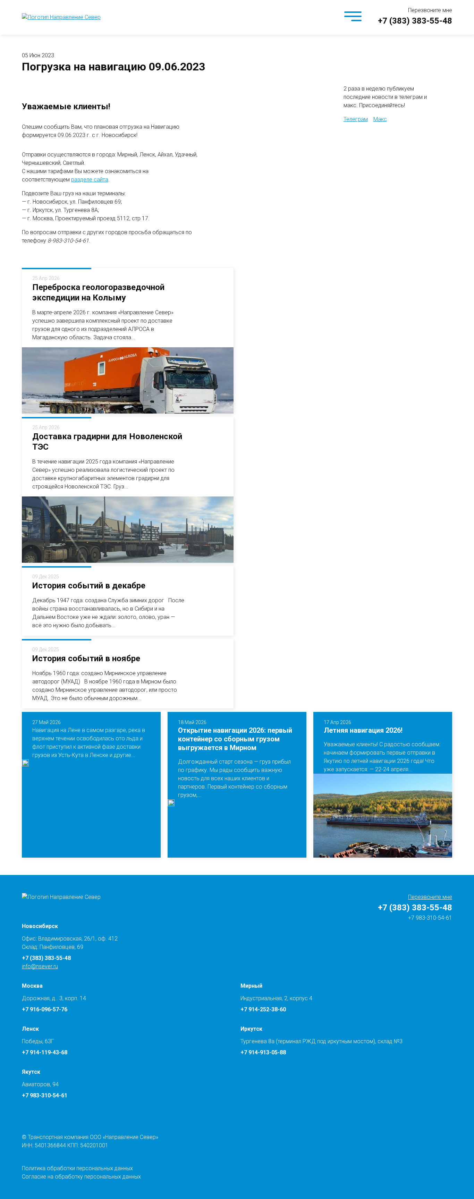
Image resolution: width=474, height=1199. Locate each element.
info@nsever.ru (40, 966)
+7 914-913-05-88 (263, 1052)
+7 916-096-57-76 (44, 1009)
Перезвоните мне (430, 10)
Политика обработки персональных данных (77, 1168)
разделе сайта (89, 179)
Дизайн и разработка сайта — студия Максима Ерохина (463, 1179)
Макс (380, 119)
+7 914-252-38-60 (263, 1009)
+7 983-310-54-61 (429, 918)
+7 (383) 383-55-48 (415, 21)
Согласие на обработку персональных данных (81, 1176)
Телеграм (356, 119)
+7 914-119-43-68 (44, 1052)
